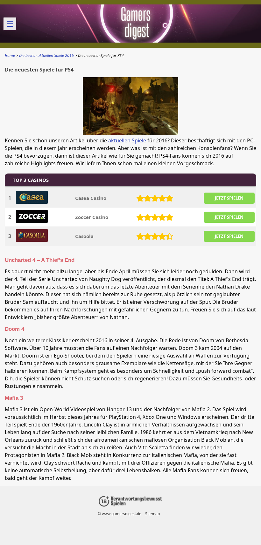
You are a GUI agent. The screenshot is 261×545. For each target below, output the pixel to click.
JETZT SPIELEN (229, 198)
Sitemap (152, 513)
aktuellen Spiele (127, 140)
